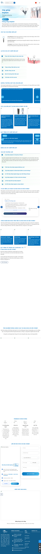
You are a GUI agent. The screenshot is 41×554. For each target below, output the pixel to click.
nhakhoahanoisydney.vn (18, 550)
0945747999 (15, 474)
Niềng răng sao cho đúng (20, 521)
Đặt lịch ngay (15, 213)
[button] (39, 2)
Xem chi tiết (15, 210)
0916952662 (5, 475)
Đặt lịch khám (30, 473)
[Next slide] (38, 431)
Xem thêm (6, 483)
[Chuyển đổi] (2, 56)
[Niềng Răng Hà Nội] (2, 2)
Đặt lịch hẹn (6, 19)
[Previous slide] (2, 431)
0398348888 (10, 474)
